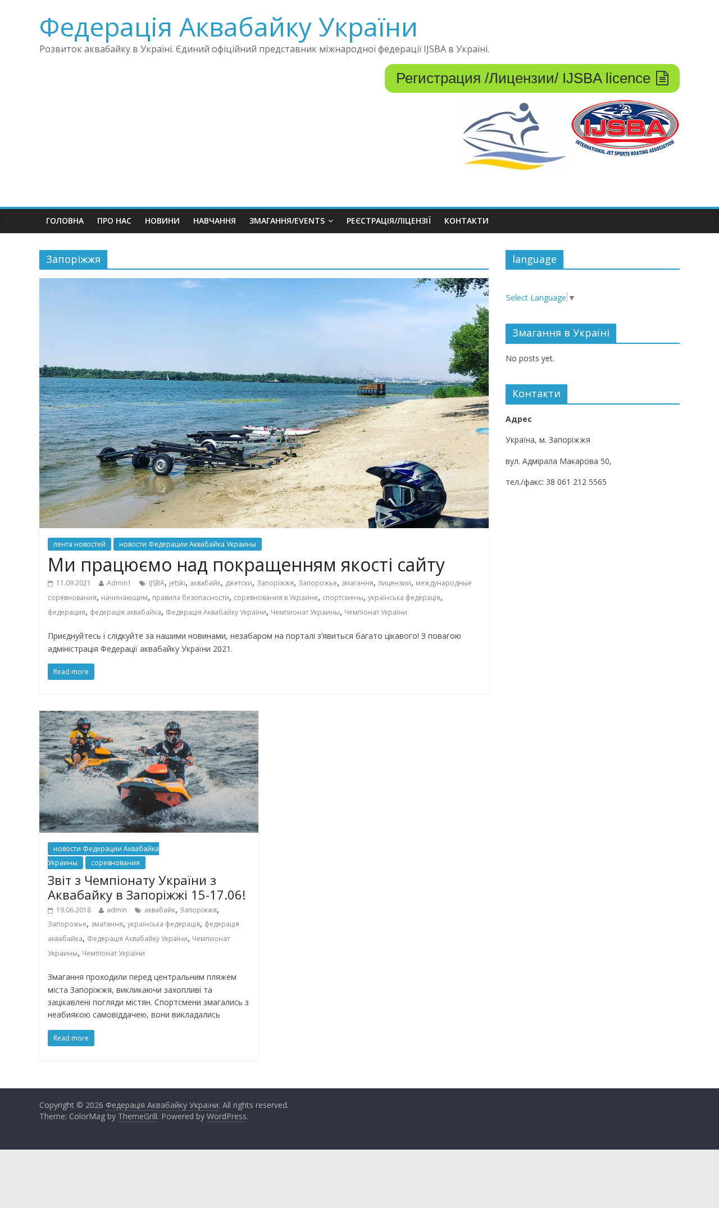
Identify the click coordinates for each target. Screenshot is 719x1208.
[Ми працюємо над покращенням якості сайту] (264, 285)
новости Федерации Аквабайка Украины (187, 544)
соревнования (115, 863)
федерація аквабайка (125, 612)
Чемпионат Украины (305, 612)
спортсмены (342, 597)
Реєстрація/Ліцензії (389, 220)
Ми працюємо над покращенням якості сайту (246, 564)
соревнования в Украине (276, 597)
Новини (162, 220)
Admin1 (119, 583)
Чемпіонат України (375, 612)
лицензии (394, 583)
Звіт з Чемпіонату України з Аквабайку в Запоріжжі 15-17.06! (146, 887)
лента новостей (79, 544)
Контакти (466, 220)
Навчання (214, 220)
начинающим (124, 597)
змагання (358, 583)
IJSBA (157, 583)
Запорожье (317, 583)
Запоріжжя (275, 583)
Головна (65, 220)
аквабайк (205, 583)
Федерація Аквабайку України (228, 26)
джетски (238, 583)
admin (117, 910)
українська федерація (404, 597)
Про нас (114, 220)
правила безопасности (190, 597)
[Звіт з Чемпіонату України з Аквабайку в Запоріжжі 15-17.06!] (148, 717)
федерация (66, 612)
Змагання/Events (287, 220)
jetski (177, 583)
